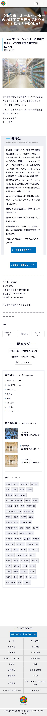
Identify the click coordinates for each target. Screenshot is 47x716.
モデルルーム (33, 550)
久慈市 (8, 572)
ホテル (23, 550)
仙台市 (35, 528)
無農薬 (27, 500)
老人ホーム (10, 544)
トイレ (32, 572)
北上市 (35, 500)
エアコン (33, 577)
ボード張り (25, 561)
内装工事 (36, 539)
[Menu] (42, 3)
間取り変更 (11, 389)
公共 (16, 506)
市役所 (8, 517)
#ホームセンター (23, 362)
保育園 (29, 490)
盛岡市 (16, 550)
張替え (9, 394)
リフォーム (20, 544)
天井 (21, 577)
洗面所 (8, 577)
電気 (19, 582)
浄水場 (32, 566)
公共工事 (9, 539)
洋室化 (31, 517)
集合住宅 (34, 484)
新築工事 (9, 495)
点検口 (8, 550)
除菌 (7, 490)
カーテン (27, 582)
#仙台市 (24, 356)
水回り (8, 561)
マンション (10, 555)
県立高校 (18, 539)
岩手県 (16, 561)
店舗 (4, 324)
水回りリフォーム (14, 385)
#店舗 (33, 356)
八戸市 (23, 517)
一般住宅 (10, 407)
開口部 (8, 566)
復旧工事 (35, 561)
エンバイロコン (13, 411)
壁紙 (15, 577)
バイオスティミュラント (14, 500)
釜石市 (32, 555)
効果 (22, 506)
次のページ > (38, 333)
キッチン (24, 572)
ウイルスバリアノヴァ (13, 511)
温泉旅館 (27, 539)
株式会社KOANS (11, 528)
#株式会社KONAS (29, 350)
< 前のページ (9, 333)
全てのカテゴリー (14, 380)
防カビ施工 (24, 484)
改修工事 (17, 566)
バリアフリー (10, 582)
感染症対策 (31, 506)
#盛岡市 (14, 356)
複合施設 (9, 506)
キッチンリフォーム (26, 533)
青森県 (16, 517)
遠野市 (16, 572)
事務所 (28, 528)
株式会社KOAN (26, 522)
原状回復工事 (28, 511)
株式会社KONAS (32, 544)
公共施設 (10, 402)
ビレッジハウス (22, 555)
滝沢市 (22, 490)
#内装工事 (14, 350)
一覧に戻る (23, 333)
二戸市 (14, 490)
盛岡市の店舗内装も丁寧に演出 (17, 304)
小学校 (25, 566)
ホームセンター (11, 533)
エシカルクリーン (12, 484)
